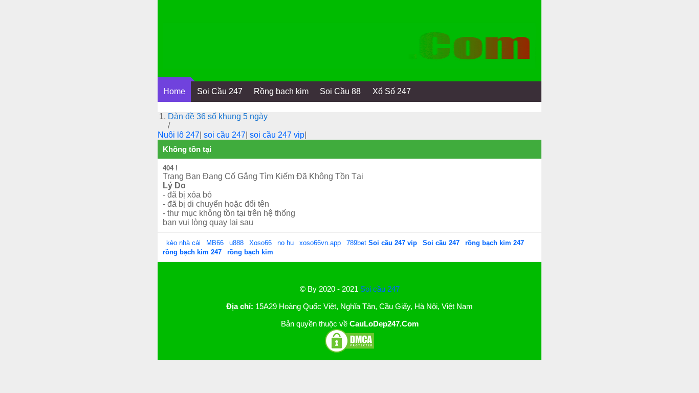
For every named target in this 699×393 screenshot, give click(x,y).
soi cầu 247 (225, 134)
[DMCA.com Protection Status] (349, 350)
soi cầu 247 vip (277, 134)
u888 (236, 243)
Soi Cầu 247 (220, 91)
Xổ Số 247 (392, 91)
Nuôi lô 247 (179, 134)
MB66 (215, 243)
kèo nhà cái (183, 243)
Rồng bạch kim (281, 91)
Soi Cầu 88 (340, 91)
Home (174, 91)
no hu (286, 243)
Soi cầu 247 (380, 289)
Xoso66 (261, 243)
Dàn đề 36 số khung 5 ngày (218, 116)
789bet (357, 243)
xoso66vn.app (321, 243)
